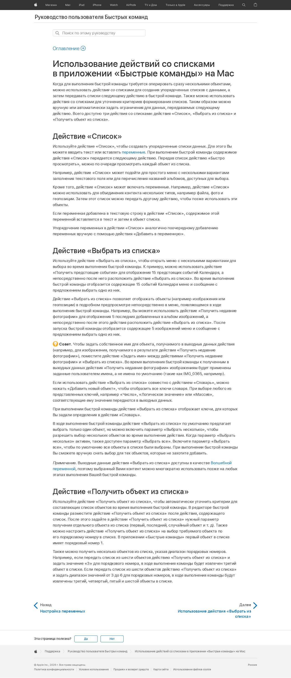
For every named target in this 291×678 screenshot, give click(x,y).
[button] (243, 5)
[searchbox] (99, 32)
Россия (252, 664)
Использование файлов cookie (192, 669)
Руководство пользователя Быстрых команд (91, 17)
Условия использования (94, 669)
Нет (112, 638)
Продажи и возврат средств (131, 669)
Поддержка (52, 651)
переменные (133, 152)
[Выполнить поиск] (57, 33)
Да (86, 638)
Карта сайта (160, 669)
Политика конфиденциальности (54, 669)
